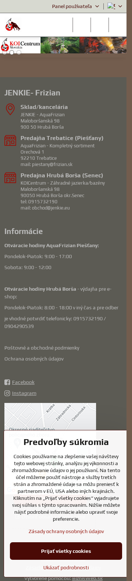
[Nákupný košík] (100, 25)
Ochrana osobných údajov (33, 359)
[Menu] (117, 25)
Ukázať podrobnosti (66, 567)
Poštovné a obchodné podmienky (41, 348)
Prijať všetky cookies (66, 551)
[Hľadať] (82, 25)
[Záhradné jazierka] (63, 46)
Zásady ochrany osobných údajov (66, 531)
